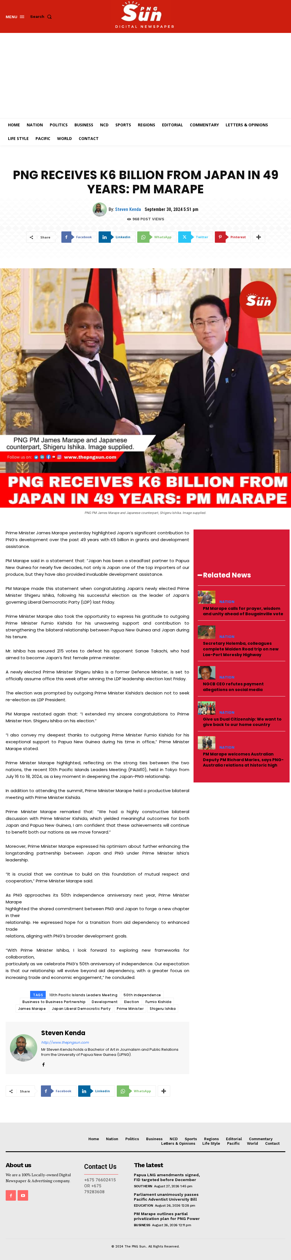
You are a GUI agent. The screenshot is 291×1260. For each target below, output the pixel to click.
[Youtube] (23, 1195)
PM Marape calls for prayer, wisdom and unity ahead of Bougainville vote (243, 611)
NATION (226, 602)
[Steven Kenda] (101, 209)
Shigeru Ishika (163, 1008)
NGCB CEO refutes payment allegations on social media (233, 686)
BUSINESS (142, 1225)
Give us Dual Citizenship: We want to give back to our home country (242, 722)
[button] (42, 16)
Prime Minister (130, 1008)
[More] (259, 237)
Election (131, 1001)
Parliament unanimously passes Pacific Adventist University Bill (166, 1197)
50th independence (142, 995)
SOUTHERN (143, 1186)
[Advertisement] (145, 75)
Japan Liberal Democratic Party (81, 1008)
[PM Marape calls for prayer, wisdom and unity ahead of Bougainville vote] (206, 597)
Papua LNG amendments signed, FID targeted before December (167, 1177)
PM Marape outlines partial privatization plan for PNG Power (167, 1216)
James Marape (32, 1008)
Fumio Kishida (159, 1001)
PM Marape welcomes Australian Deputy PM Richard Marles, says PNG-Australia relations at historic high (243, 759)
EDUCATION (143, 1205)
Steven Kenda (128, 209)
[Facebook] (43, 1063)
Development (105, 1001)
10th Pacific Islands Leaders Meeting (83, 995)
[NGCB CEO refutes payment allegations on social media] (206, 673)
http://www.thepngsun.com (65, 1042)
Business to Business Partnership (54, 1001)
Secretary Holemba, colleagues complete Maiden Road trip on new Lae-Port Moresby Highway (240, 649)
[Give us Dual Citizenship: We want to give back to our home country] (206, 708)
